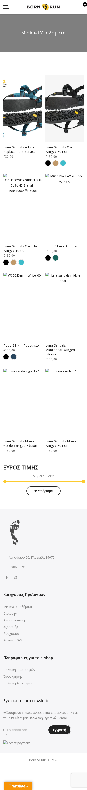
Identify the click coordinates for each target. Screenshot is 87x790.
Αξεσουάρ (10, 627)
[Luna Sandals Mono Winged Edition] (64, 402)
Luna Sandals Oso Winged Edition (59, 149)
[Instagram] (16, 577)
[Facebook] (7, 577)
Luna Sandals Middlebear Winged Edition (60, 349)
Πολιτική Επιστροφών (19, 670)
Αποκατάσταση (14, 620)
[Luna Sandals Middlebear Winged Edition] (64, 306)
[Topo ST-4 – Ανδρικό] (64, 207)
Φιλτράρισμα (43, 491)
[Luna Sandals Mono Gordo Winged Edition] (22, 402)
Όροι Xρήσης (12, 676)
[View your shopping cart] (81, 7)
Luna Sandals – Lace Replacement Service (19, 149)
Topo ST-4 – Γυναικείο (21, 345)
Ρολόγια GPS (13, 640)
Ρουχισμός (11, 633)
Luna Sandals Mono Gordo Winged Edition (20, 443)
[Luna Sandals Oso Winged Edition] (64, 108)
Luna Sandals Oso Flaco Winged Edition (22, 248)
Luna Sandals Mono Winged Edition (60, 443)
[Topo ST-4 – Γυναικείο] (22, 306)
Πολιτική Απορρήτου (18, 683)
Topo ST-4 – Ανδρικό (62, 246)
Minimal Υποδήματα (17, 607)
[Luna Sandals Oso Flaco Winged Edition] (22, 207)
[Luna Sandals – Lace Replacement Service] (22, 108)
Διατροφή (10, 613)
